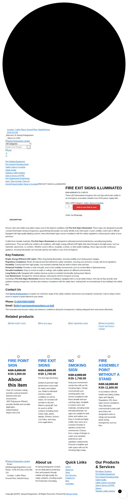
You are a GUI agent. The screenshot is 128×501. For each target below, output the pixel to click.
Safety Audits (11, 170)
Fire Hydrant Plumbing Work (17, 164)
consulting (70, 484)
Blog (67, 481)
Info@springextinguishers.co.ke (34, 305)
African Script (71, 494)
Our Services (71, 475)
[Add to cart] (8, 352)
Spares (98, 488)
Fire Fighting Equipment (15, 161)
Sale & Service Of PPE (15, 176)
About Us (69, 470)
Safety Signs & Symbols (15, 167)
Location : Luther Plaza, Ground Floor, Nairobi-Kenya (28, 130)
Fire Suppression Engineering (18, 178)
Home (68, 467)
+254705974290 (25, 301)
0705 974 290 (12, 132)
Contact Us (70, 478)
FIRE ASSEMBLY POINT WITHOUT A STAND (109, 369)
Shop (68, 472)
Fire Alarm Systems (104, 471)
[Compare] (7, 347)
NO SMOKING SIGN (77, 365)
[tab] (16, 220)
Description (16, 220)
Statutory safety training (15, 173)
